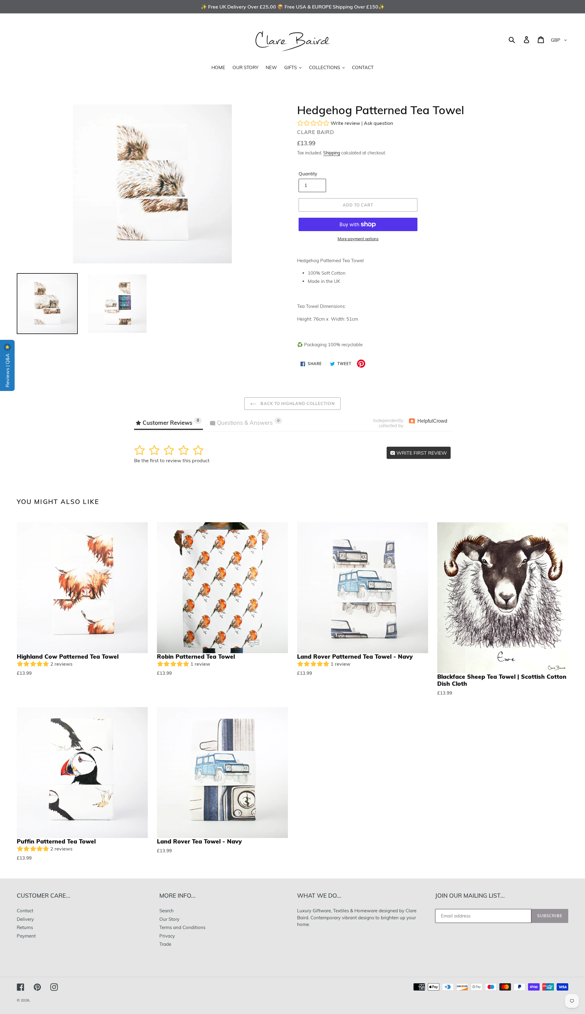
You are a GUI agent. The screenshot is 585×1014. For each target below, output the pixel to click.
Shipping (331, 152)
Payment (26, 936)
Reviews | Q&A (7, 369)
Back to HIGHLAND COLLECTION (297, 403)
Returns (25, 927)
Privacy (167, 936)
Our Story (169, 919)
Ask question (378, 123)
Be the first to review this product (172, 460)
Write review (345, 123)
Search (166, 911)
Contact (25, 911)
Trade (165, 944)
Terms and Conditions (182, 927)
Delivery (25, 919)
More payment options (358, 238)
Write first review (421, 453)
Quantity (308, 174)
